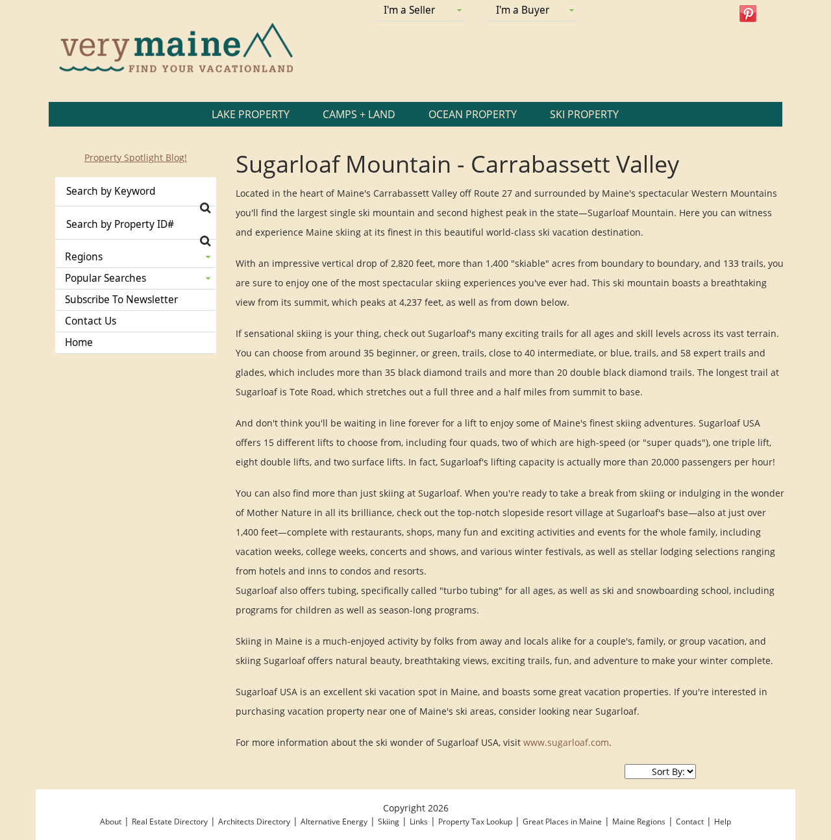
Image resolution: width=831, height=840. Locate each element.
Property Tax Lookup (475, 821)
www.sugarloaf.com (566, 742)
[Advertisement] (135, 565)
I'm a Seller (409, 10)
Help (722, 821)
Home (79, 342)
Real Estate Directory (170, 821)
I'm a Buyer (522, 10)
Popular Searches (105, 278)
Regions (84, 257)
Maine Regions (638, 821)
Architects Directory (254, 821)
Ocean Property (472, 114)
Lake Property (251, 114)
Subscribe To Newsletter (121, 299)
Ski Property (584, 114)
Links (419, 821)
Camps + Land (359, 114)
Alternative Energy (334, 821)
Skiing (388, 821)
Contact (690, 821)
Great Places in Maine (562, 821)
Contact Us (90, 321)
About (110, 821)
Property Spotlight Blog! (135, 157)
